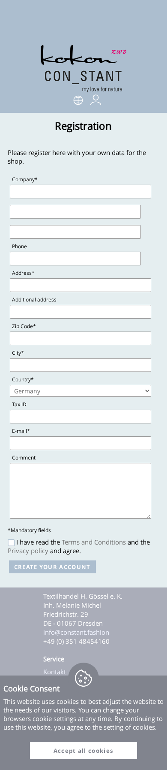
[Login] (95, 102)
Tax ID (19, 404)
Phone (19, 246)
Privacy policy (28, 550)
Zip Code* (24, 326)
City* (18, 353)
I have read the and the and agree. (79, 546)
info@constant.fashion (76, 632)
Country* (23, 379)
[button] (78, 101)
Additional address (34, 299)
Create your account (52, 567)
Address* (23, 273)
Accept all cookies (83, 751)
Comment (24, 457)
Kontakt (54, 671)
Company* (25, 179)
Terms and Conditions (94, 542)
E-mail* (21, 431)
